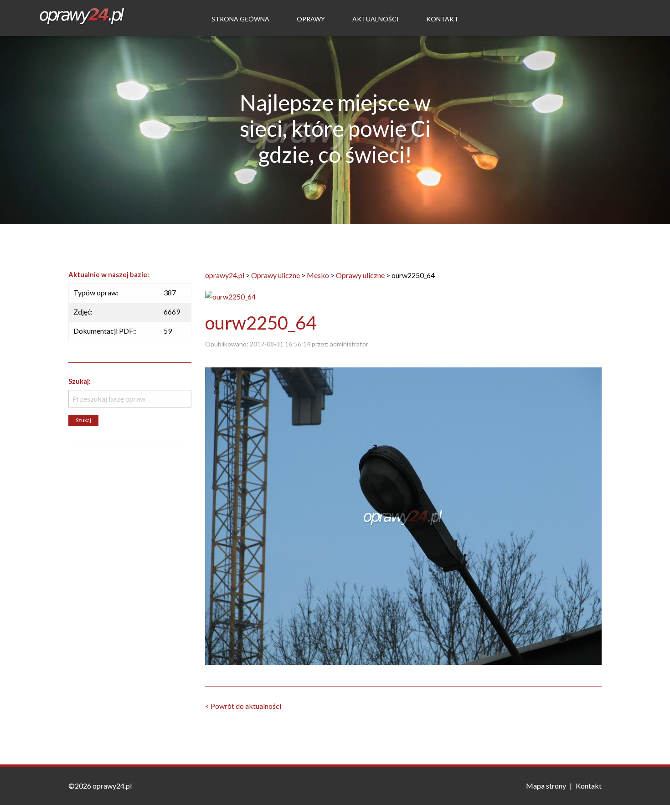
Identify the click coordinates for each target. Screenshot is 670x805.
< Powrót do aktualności (243, 706)
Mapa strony (546, 785)
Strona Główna (240, 19)
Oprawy (311, 19)
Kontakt (442, 19)
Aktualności (375, 19)
